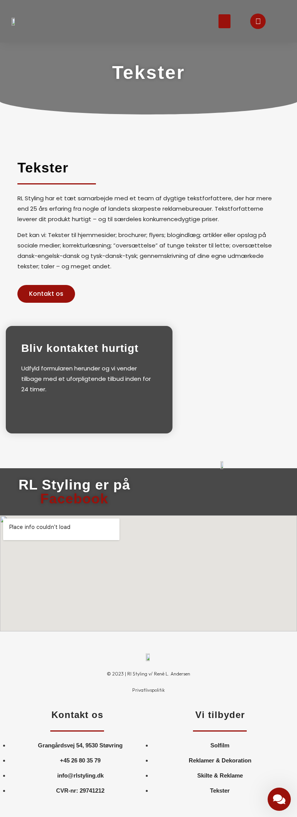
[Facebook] (258, 21)
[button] (224, 21)
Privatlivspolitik (148, 690)
